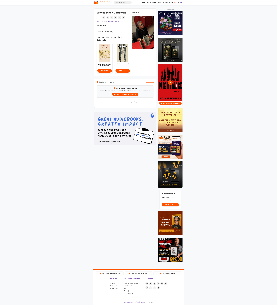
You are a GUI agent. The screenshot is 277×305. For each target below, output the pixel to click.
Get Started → (170, 204)
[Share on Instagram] (107, 17)
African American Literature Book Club (134, 302)
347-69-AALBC (129, 293)
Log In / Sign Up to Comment (126, 94)
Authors (149, 2)
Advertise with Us (129, 285)
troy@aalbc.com (130, 291)
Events (159, 2)
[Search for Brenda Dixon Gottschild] (143, 32)
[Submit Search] (129, 2)
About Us (112, 283)
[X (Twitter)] (158, 283)
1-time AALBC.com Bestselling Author (108, 21)
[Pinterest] (154, 287)
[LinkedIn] (150, 287)
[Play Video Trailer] (170, 82)
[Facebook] (154, 283)
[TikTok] (146, 287)
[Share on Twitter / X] (119, 17)
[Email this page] (123, 17)
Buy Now (104, 70)
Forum (171, 2)
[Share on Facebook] (103, 17)
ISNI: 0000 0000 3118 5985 (105, 31)
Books (143, 2)
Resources (165, 2)
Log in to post (150, 82)
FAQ (125, 288)
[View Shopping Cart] (175, 2)
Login (181, 2)
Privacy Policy (114, 285)
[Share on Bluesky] (115, 17)
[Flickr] (158, 287)
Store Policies (114, 288)
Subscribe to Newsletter (131, 283)
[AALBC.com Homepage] (103, 2)
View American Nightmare (171, 103)
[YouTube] (150, 283)
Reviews (154, 2)
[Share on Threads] (111, 17)
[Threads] (162, 283)
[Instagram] (146, 283)
